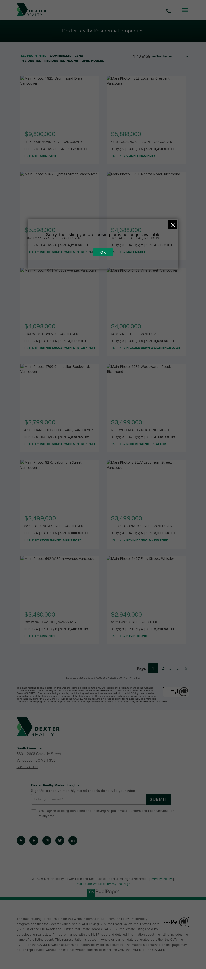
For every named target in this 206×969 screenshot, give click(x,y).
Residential (31, 61)
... (178, 668)
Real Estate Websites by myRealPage (103, 884)
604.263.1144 (27, 767)
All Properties (33, 56)
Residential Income (61, 61)
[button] (21, 840)
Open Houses (93, 61)
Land (79, 56)
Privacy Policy (161, 879)
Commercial (60, 56)
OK (103, 252)
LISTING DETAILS (60, 131)
